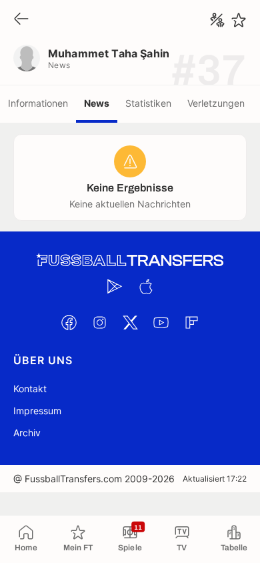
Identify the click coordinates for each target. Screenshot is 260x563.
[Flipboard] (191, 322)
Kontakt (30, 388)
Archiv (27, 432)
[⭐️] (239, 20)
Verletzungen (216, 103)
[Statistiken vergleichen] (217, 20)
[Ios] (145, 286)
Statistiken (148, 103)
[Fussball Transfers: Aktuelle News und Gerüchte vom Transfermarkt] (130, 260)
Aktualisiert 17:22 (215, 479)
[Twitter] (130, 322)
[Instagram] (99, 322)
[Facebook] (69, 322)
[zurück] (21, 20)
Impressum (37, 410)
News (96, 103)
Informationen (38, 103)
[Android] (115, 286)
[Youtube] (161, 322)
